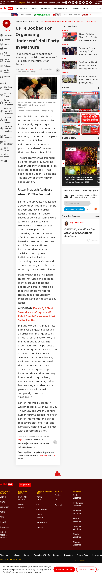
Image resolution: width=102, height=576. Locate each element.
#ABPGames (26, 15)
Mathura (28, 439)
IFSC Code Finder (8, 88)
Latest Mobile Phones (3, 535)
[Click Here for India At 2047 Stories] (14, 14)
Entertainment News (41, 492)
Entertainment (60, 8)
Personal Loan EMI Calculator (8, 111)
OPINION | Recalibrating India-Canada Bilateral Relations (79, 233)
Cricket (58, 495)
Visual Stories (39, 498)
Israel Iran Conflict (71, 15)
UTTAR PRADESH (34, 443)
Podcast (7, 66)
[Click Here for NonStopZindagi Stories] (42, 15)
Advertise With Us (42, 555)
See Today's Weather (74, 209)
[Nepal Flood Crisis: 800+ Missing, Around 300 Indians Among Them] (90, 129)
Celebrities (41, 509)
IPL (56, 500)
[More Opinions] (98, 216)
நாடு (58, 2)
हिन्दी (28, 2)
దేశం (63, 2)
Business (45, 8)
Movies (39, 527)
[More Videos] (98, 88)
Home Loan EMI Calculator (8, 102)
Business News (22, 492)
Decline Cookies (86, 569)
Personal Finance (22, 498)
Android (43, 455)
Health (3, 522)
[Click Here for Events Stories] (86, 15)
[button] (6, 26)
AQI (5, 161)
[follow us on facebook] (69, 2)
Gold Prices (6, 149)
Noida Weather (77, 535)
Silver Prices (6, 155)
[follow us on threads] (73, 2)
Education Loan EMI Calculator (8, 128)
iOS (53, 455)
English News (22, 8)
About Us (4, 555)
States (31, 21)
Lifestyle (87, 8)
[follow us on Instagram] (80, 2)
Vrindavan (38, 439)
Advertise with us (98, 2)
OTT (38, 504)
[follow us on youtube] (76, 2)
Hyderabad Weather (78, 504)
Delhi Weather (77, 496)
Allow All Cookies (64, 569)
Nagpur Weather (77, 543)
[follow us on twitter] (66, 2)
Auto (2, 516)
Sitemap (57, 555)
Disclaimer (68, 555)
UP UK (38, 21)
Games (7, 39)
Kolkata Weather (77, 520)
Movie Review (7, 71)
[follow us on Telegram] (87, 2)
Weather (77, 491)
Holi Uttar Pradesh (26, 447)
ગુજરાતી (52, 2)
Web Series (41, 522)
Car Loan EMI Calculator (8, 119)
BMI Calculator (8, 142)
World (3, 496)
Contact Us (97, 555)
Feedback (16, 555)
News (34, 8)
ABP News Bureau (33, 69)
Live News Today (5, 492)
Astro (2, 512)
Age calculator (8, 136)
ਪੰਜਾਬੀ (40, 2)
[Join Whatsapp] (90, 2)
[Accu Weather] (96, 209)
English (22, 2)
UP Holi (46, 443)
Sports (75, 8)
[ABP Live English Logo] (6, 8)
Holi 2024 (22, 443)
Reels (6, 48)
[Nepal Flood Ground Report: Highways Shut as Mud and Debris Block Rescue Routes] (71, 129)
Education (4, 507)
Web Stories (7, 54)
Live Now (8, 35)
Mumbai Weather (77, 512)
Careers (27, 555)
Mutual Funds (21, 506)
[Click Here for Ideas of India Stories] (56, 14)
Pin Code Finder (7, 94)
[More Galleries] (98, 138)
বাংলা (45, 2)
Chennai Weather (77, 527)
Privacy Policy (83, 555)
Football (58, 505)
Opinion (7, 77)
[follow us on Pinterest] (83, 2)
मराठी (34, 2)
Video (6, 44)
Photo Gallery (7, 60)
